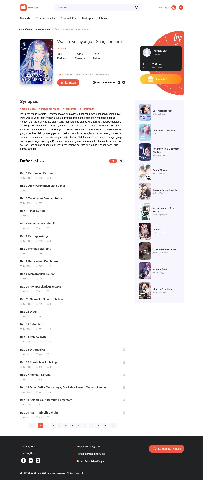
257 (40, 216)
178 (40, 354)
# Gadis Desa (28, 108)
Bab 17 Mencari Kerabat (35, 374)
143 (40, 367)
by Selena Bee (159, 155)
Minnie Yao (160, 50)
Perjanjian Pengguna (88, 446)
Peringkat (88, 18)
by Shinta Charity (160, 173)
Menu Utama (25, 29)
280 (40, 203)
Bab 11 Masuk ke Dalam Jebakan (41, 299)
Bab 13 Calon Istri (32, 324)
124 (40, 379)
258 (40, 253)
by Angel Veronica (160, 134)
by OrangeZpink (160, 215)
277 (40, 190)
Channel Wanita (45, 18)
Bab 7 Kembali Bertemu (35, 248)
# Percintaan (87, 108)
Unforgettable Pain (162, 111)
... (91, 425)
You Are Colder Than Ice (165, 190)
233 (40, 291)
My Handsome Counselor (166, 249)
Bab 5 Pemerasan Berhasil (37, 223)
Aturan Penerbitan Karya (90, 461)
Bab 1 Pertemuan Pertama (37, 173)
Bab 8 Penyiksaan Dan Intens (39, 261)
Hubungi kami (29, 453)
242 (40, 241)
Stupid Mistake (160, 170)
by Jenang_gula (160, 272)
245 (40, 266)
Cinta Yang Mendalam (164, 130)
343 (40, 178)
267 (40, 228)
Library (103, 18)
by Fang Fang (159, 114)
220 (40, 342)
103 (40, 405)
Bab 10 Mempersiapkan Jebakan (41, 286)
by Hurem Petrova (160, 233)
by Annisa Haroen (160, 252)
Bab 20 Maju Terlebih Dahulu (39, 412)
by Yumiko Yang (160, 292)
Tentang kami (28, 446)
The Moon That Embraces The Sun (166, 150)
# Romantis (69, 108)
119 (40, 392)
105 (40, 417)
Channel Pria (69, 18)
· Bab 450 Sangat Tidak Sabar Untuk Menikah (83, 75)
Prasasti (157, 230)
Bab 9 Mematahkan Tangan (37, 273)
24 (98, 425)
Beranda (25, 18)
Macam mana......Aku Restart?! (163, 210)
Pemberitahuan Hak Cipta (91, 453)
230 (40, 316)
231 (40, 304)
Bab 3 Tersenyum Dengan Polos (41, 198)
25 (104, 425)
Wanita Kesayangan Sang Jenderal (71, 29)
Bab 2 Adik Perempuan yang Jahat (42, 185)
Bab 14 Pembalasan (33, 336)
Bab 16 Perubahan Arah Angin (39, 362)
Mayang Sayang (161, 269)
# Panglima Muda (49, 108)
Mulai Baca (68, 82)
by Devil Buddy (159, 193)
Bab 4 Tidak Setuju (32, 210)
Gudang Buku (43, 29)
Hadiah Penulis (164, 79)
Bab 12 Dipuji (29, 311)
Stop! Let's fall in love (164, 289)
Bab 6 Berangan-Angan (35, 236)
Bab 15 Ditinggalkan (33, 349)
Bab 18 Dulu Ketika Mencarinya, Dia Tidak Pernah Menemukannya (63, 387)
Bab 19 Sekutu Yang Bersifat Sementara (46, 399)
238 (40, 279)
